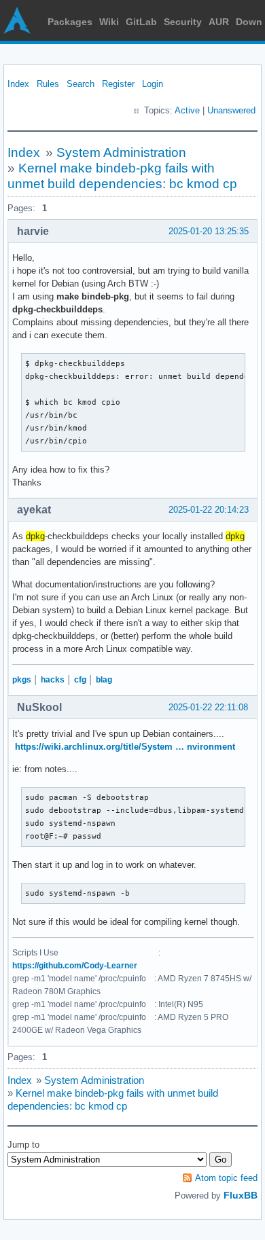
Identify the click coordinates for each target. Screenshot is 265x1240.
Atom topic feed (226, 1178)
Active (187, 110)
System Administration (121, 152)
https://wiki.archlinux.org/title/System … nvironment (125, 747)
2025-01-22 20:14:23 (209, 510)
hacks (53, 680)
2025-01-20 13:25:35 (209, 231)
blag (104, 680)
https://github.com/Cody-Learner (74, 965)
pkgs (21, 680)
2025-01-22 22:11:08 (208, 707)
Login (152, 84)
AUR (219, 21)
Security (183, 21)
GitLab (141, 21)
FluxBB (241, 1195)
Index (18, 84)
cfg (80, 680)
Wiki (109, 21)
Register (118, 84)
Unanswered (231, 110)
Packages (70, 21)
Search (80, 84)
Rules (48, 84)
